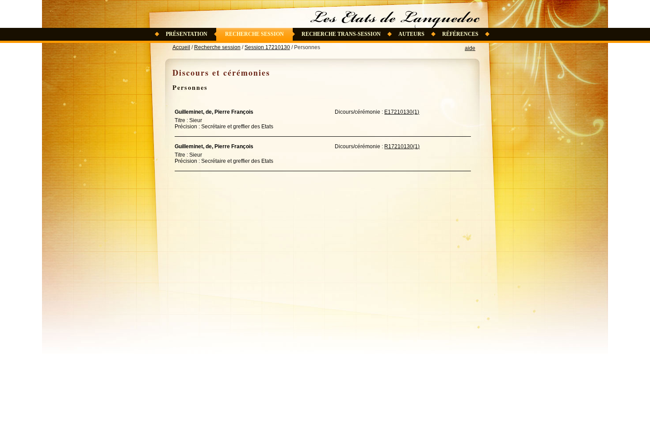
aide (470, 48)
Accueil (181, 47)
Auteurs (411, 34)
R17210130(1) (402, 146)
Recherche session (254, 34)
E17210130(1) (401, 112)
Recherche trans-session (341, 34)
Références (460, 34)
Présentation (186, 34)
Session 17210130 (267, 47)
